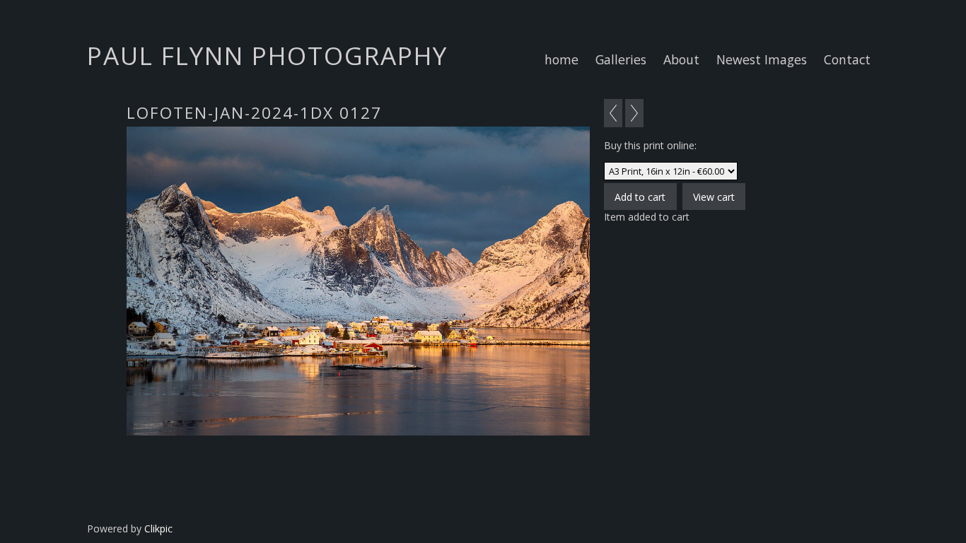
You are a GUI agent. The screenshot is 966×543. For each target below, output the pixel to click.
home (561, 59)
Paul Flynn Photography (267, 55)
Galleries (620, 59)
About (681, 59)
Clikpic (158, 528)
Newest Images (761, 59)
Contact (847, 59)
